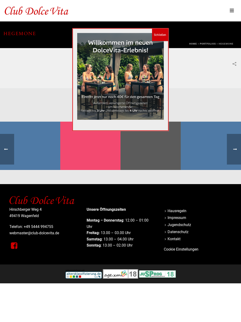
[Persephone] (211, 140)
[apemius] (150, 140)
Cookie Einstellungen (181, 249)
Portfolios (208, 43)
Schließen (160, 35)
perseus (90, 158)
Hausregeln (177, 211)
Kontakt (174, 239)
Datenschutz (178, 232)
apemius (150, 158)
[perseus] (90, 140)
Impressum (177, 217)
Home (193, 43)
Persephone (211, 158)
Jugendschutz (179, 225)
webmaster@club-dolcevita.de (34, 233)
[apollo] (30, 140)
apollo (30, 158)
